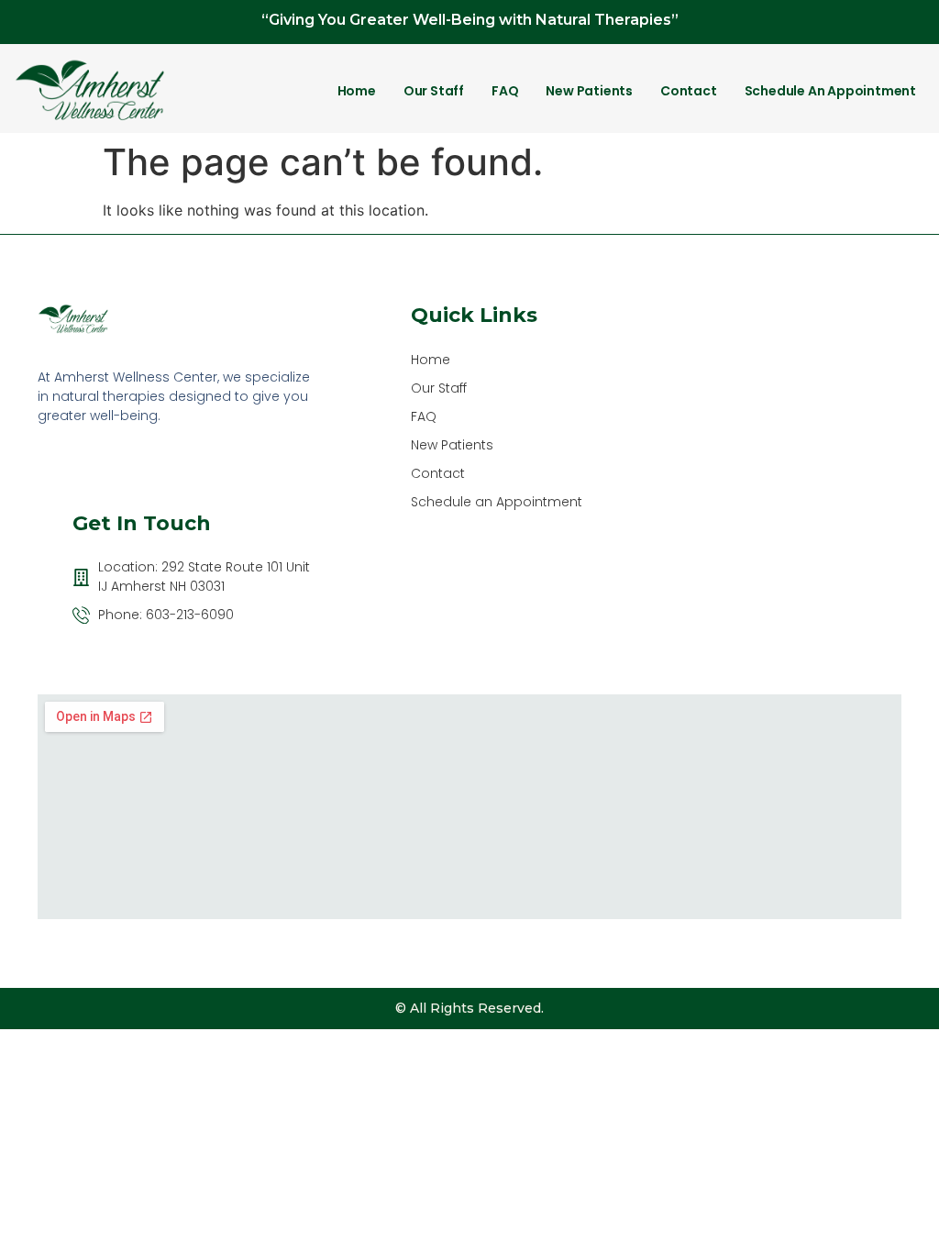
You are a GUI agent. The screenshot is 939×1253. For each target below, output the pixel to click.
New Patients (589, 91)
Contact (688, 91)
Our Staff (433, 91)
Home (356, 91)
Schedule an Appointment (830, 91)
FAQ (505, 91)
